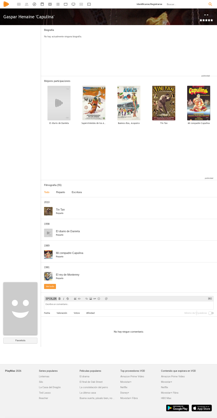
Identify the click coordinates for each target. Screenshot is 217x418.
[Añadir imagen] (91, 299)
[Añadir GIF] (95, 299)
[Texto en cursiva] (64, 299)
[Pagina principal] (6, 6)
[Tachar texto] (68, 299)
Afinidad (90, 313)
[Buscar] (210, 4)
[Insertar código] (79, 299)
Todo (46, 192)
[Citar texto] (75, 299)
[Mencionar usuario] (106, 299)
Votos (77, 313)
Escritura (77, 192)
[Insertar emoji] (99, 299)
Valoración (62, 313)
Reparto (60, 192)
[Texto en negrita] (59, 299)
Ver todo (50, 286)
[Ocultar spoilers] (51, 299)
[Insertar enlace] (87, 299)
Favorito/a (20, 340)
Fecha (47, 313)
